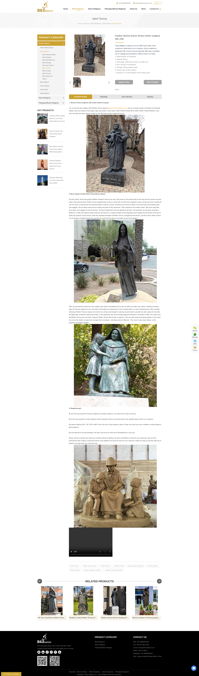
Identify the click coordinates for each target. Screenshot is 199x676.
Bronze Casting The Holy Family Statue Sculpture (55, 133)
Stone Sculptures (107, 672)
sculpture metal (119, 566)
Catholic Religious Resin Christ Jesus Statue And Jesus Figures (55, 165)
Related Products (99, 581)
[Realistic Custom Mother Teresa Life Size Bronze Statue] (83, 600)
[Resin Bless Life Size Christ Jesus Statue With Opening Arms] (42, 149)
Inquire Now (124, 82)
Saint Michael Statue (49, 54)
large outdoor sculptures (136, 566)
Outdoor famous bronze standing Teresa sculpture (115, 618)
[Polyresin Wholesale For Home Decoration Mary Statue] (42, 180)
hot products (45, 110)
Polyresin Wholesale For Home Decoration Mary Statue (56, 180)
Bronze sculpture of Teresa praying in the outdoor (146, 618)
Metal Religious (78, 9)
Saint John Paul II (48, 65)
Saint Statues (107, 23)
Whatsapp (195, 337)
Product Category (51, 37)
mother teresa (105, 566)
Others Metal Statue (46, 47)
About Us (133, 9)
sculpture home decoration (113, 570)
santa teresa (74, 566)
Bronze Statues (82, 672)
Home (65, 9)
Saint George (46, 62)
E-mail (195, 350)
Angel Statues (44, 93)
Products (86, 23)
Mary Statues (44, 82)
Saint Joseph (46, 71)
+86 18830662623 (147, 653)
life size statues (153, 566)
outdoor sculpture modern (92, 570)
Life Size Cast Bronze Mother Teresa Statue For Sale (52, 618)
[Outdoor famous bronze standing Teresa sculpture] (114, 600)
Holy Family (44, 89)
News (143, 9)
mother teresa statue (89, 566)
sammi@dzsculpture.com (143, 3)
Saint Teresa (117, 23)
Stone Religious (94, 9)
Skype (195, 343)
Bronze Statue (75, 570)
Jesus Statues (44, 86)
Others (44, 79)
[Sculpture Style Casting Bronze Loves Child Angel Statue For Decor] (42, 118)
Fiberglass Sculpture (122, 672)
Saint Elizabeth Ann (48, 60)
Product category (106, 637)
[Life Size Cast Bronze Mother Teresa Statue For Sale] (51, 600)
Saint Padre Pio (47, 76)
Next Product (153, 82)
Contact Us (154, 9)
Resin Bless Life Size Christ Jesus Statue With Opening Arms (56, 149)
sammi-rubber (142, 650)
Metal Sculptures (94, 672)
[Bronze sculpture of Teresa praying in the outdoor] (146, 600)
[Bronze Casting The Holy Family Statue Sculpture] (42, 134)
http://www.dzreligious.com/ (118, 108)
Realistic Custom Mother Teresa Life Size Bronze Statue (83, 618)
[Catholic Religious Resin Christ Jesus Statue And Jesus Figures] (42, 164)
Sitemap (117, 674)
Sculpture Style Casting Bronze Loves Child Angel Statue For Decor (57, 118)
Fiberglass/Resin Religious (115, 9)
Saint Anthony (46, 57)
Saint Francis (46, 73)
